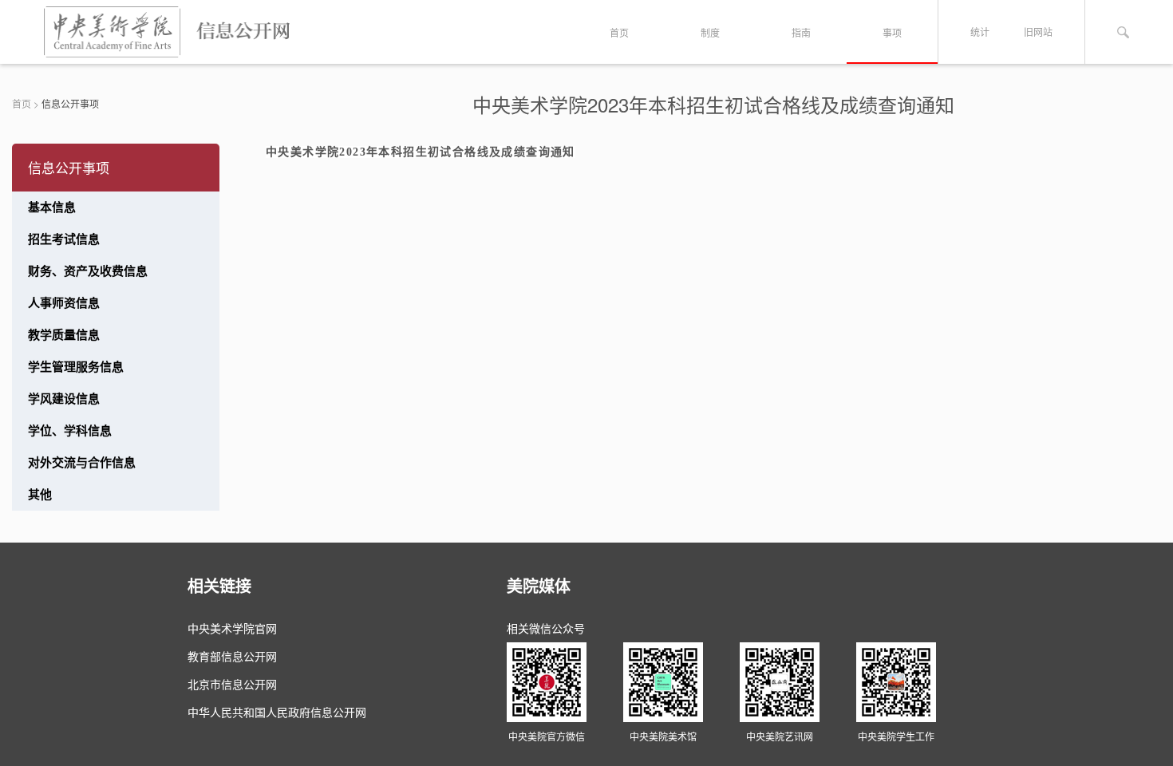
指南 (801, 32)
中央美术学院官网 (232, 628)
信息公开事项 (70, 103)
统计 (979, 31)
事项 (892, 32)
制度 (710, 32)
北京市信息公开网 (232, 684)
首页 (619, 32)
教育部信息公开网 (232, 656)
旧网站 (1038, 31)
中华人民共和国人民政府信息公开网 (277, 712)
